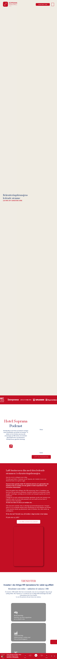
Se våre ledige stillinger (28, 522)
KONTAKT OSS (42, 4)
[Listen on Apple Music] (11, 446)
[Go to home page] (10, 4)
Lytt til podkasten (41, 457)
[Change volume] (47, 655)
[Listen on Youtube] (21, 446)
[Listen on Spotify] (16, 446)
